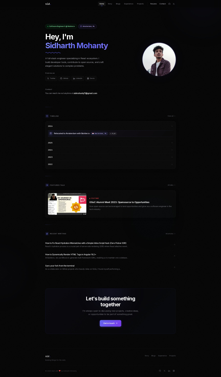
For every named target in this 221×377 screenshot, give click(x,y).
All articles (169, 234)
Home (102, 4)
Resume (153, 4)
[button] (110, 133)
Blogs (118, 4)
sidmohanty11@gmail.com (85, 93)
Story (110, 4)
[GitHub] (169, 4)
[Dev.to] (174, 371)
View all (170, 116)
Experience (128, 4)
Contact (162, 4)
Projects (140, 4)
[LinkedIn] (169, 371)
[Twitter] (174, 4)
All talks (170, 185)
